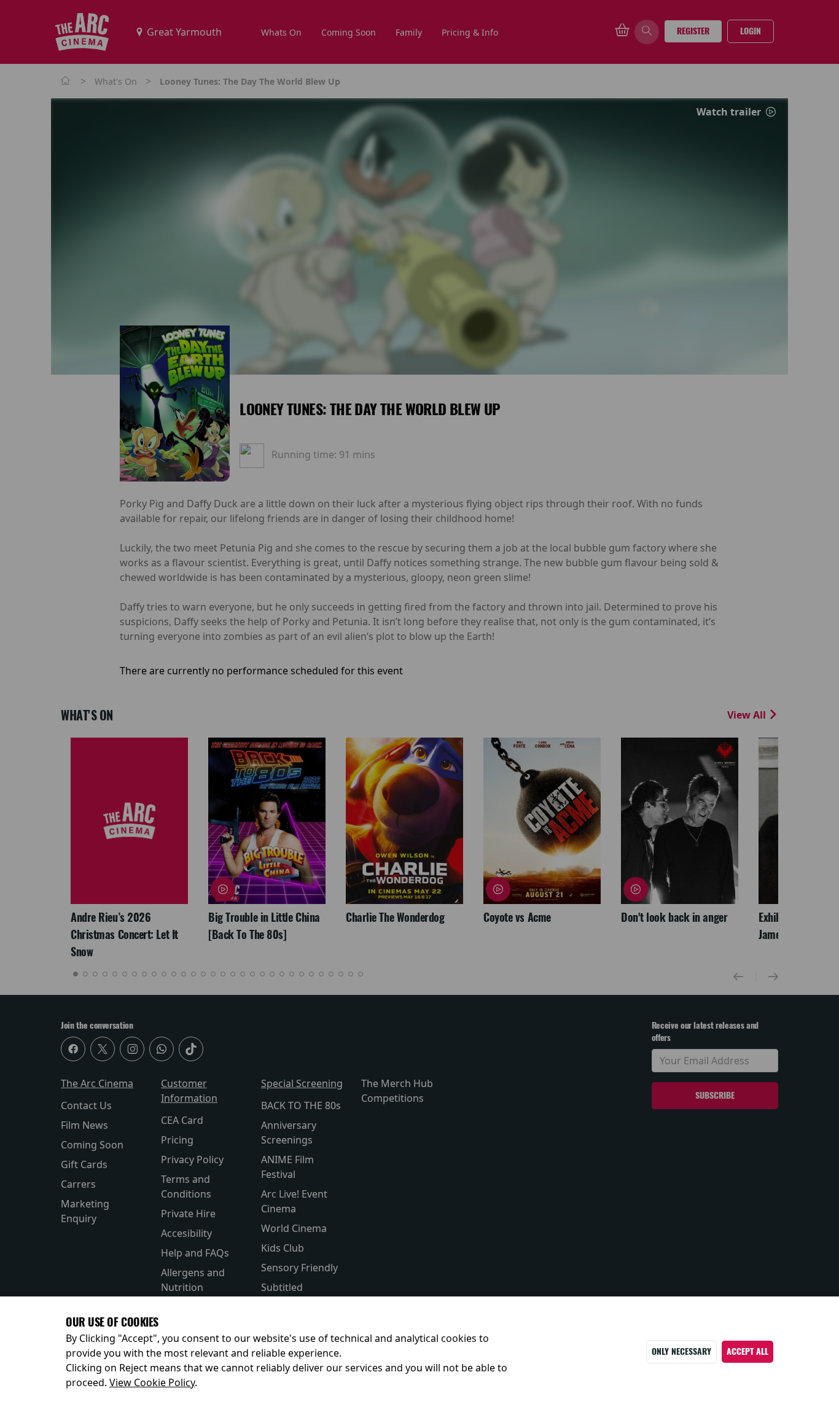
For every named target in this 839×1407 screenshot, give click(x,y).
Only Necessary (681, 1351)
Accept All (747, 1351)
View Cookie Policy (152, 1382)
